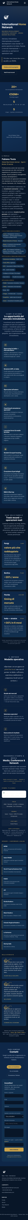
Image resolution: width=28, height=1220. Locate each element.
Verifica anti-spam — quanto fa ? (13, 1140)
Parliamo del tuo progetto (11, 67)
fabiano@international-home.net (14, 1156)
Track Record (5, 1204)
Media (3, 1207)
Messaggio (7, 1127)
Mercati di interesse (9, 1120)
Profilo (3, 1200)
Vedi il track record (9, 72)
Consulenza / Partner (14, 1075)
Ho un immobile (14, 1071)
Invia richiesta (14, 1149)
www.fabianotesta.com (8, 1192)
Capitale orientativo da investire (12, 1113)
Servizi (3, 1202)
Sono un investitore (14, 1067)
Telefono (6, 1106)
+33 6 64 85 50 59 (7, 1190)
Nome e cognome (8, 1092)
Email (5, 1099)
